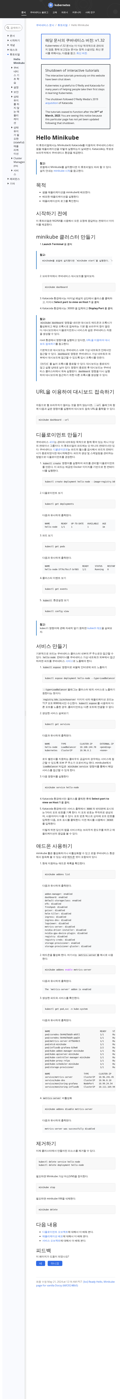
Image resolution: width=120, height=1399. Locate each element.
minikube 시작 (62, 170)
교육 (55, 12)
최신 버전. (82, 53)
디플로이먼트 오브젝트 (55, 1232)
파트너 (64, 12)
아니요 (55, 1263)
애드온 (71, 857)
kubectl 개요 (94, 628)
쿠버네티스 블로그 (39, 12)
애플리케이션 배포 (52, 1236)
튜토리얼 (63, 25)
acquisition (51, 103)
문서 (23, 12)
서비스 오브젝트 (51, 1240)
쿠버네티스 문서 (45, 25)
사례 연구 (90, 12)
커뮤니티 (76, 12)
